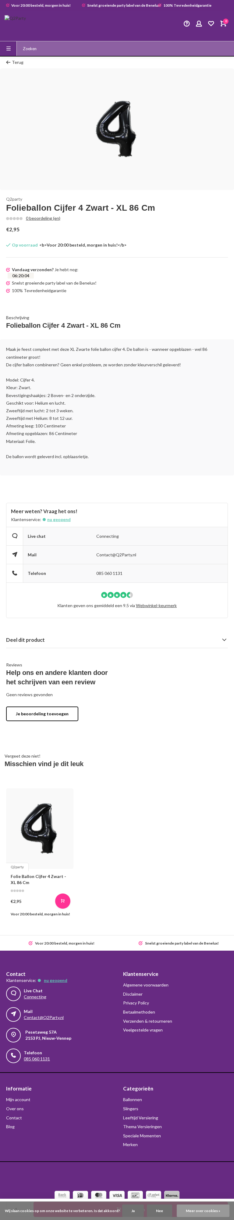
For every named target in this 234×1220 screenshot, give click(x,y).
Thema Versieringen (142, 1126)
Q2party (14, 199)
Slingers (130, 1108)
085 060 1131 (109, 573)
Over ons (15, 1108)
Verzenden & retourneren (147, 1021)
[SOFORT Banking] (153, 1196)
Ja (133, 1210)
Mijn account (18, 1099)
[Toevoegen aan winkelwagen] (62, 901)
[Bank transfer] (62, 1196)
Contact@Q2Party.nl (116, 554)
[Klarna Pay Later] (171, 1196)
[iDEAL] (80, 1196)
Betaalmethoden (139, 1011)
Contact (14, 1117)
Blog (10, 1126)
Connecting (107, 536)
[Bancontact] (135, 1196)
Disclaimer (133, 994)
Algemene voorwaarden (145, 984)
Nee (159, 1210)
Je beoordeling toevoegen (42, 713)
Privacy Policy (136, 1002)
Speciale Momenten (142, 1135)
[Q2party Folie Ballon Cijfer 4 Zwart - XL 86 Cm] (39, 828)
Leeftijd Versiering (140, 1117)
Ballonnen (132, 1099)
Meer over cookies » (203, 1210)
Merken (130, 1144)
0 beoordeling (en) (43, 218)
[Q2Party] (23, 24)
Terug (17, 62)
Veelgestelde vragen (143, 1029)
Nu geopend (59, 519)
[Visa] (117, 1196)
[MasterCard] (98, 1196)
